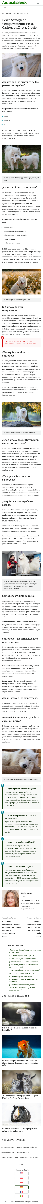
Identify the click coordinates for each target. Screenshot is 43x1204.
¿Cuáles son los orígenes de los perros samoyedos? (25, 951)
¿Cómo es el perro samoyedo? (21, 955)
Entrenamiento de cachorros (27, 1147)
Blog (6, 7)
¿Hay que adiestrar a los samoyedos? (24, 970)
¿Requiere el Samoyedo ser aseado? (24, 973)
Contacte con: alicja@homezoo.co (27, 908)
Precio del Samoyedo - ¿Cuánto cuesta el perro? (22, 989)
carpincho (33, 1157)
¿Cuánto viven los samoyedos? (22, 985)
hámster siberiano (22, 1152)
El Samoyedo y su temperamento (22, 959)
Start (22, 1164)
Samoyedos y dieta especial (20, 976)
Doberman (24, 1157)
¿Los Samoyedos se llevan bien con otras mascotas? (23, 966)
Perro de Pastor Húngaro (9, 1157)
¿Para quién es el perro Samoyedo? (23, 962)
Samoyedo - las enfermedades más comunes (23, 981)
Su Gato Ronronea (7, 1152)
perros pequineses (7, 1147)
